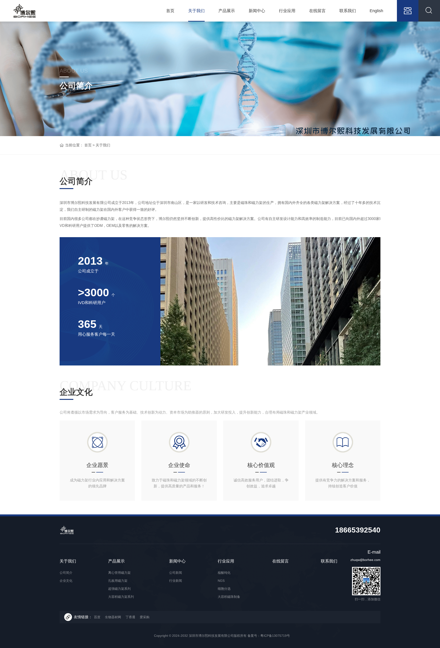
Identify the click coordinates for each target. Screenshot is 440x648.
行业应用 (287, 10)
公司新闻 (175, 572)
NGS (221, 580)
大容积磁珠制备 (229, 597)
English (376, 10)
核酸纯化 (224, 572)
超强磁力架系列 (119, 588)
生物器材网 (113, 617)
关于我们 (196, 10)
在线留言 (317, 10)
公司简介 (66, 572)
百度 (97, 617)
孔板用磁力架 (117, 580)
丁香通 (130, 617)
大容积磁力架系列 (121, 597)
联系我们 (347, 10)
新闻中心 (257, 10)
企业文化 (66, 580)
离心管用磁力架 (119, 572)
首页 (170, 10)
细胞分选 (224, 588)
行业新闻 (175, 580)
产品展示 (226, 10)
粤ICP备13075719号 (275, 635)
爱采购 (144, 617)
